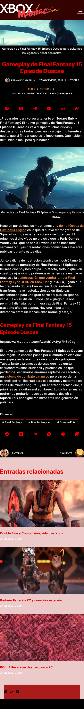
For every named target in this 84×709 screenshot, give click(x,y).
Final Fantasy (12, 422)
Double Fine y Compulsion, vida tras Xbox (31, 533)
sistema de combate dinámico (27, 376)
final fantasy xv (40, 422)
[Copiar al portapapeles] (77, 108)
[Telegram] (35, 108)
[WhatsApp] (49, 108)
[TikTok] (11, 691)
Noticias (73, 80)
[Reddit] (63, 108)
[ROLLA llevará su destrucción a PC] (42, 637)
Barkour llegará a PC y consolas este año (31, 600)
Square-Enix (66, 422)
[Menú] (80, 10)
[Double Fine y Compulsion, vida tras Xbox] (42, 503)
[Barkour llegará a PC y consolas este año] (42, 570)
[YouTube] (17, 691)
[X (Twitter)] (21, 108)
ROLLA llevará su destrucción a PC (26, 667)
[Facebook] (7, 108)
